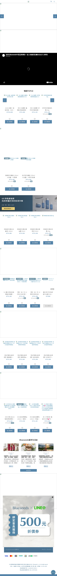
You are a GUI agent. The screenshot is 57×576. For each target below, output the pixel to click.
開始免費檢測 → (8, 208)
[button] (28, 69)
